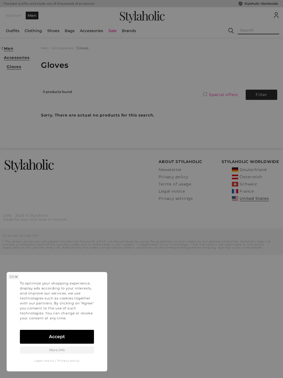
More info (57, 350)
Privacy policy (68, 361)
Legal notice (44, 361)
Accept (57, 336)
